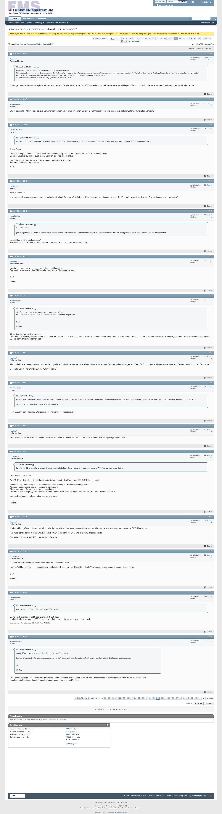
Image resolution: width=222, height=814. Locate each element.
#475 (210, 425)
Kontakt (127, 796)
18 (123, 39)
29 (165, 39)
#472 (210, 295)
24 (146, 39)
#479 (210, 592)
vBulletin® (107, 806)
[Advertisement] (189, 666)
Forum (15, 19)
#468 (210, 124)
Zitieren (209, 94)
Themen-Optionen (195, 49)
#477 (210, 516)
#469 (210, 181)
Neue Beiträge (14, 23)
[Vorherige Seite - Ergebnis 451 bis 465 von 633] (118, 39)
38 (199, 39)
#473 (210, 352)
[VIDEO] (69, 737)
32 (176, 39)
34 (184, 39)
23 (142, 39)
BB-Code (69, 729)
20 (131, 39)
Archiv (151, 796)
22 (138, 39)
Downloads (41, 19)
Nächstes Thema (119, 709)
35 (187, 39)
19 (127, 39)
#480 (210, 636)
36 (191, 39)
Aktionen (48, 23)
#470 (210, 211)
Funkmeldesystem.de (139, 796)
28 (161, 39)
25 (150, 39)
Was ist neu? (28, 19)
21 (135, 39)
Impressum (160, 796)
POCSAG (34, 29)
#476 (210, 451)
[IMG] (68, 734)
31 (172, 39)
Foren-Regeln (71, 744)
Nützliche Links (60, 23)
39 (202, 39)
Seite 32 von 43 (101, 39)
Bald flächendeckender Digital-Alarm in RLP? (34, 44)
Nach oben (208, 703)
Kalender (29, 23)
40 (206, 39)
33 (180, 39)
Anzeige (207, 49)
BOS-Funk (24, 29)
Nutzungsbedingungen (193, 796)
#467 (210, 99)
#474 (210, 382)
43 (126, 41)
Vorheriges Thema (104, 709)
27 (157, 39)
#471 (210, 256)
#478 (210, 551)
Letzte (134, 41)
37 (195, 39)
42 (122, 41)
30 (168, 39)
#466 (210, 53)
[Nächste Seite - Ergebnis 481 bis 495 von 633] (129, 41)
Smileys (69, 732)
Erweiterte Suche (207, 22)
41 (210, 39)
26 (153, 39)
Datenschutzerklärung (174, 796)
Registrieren (205, 2)
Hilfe (193, 2)
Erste (113, 39)
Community (38, 23)
